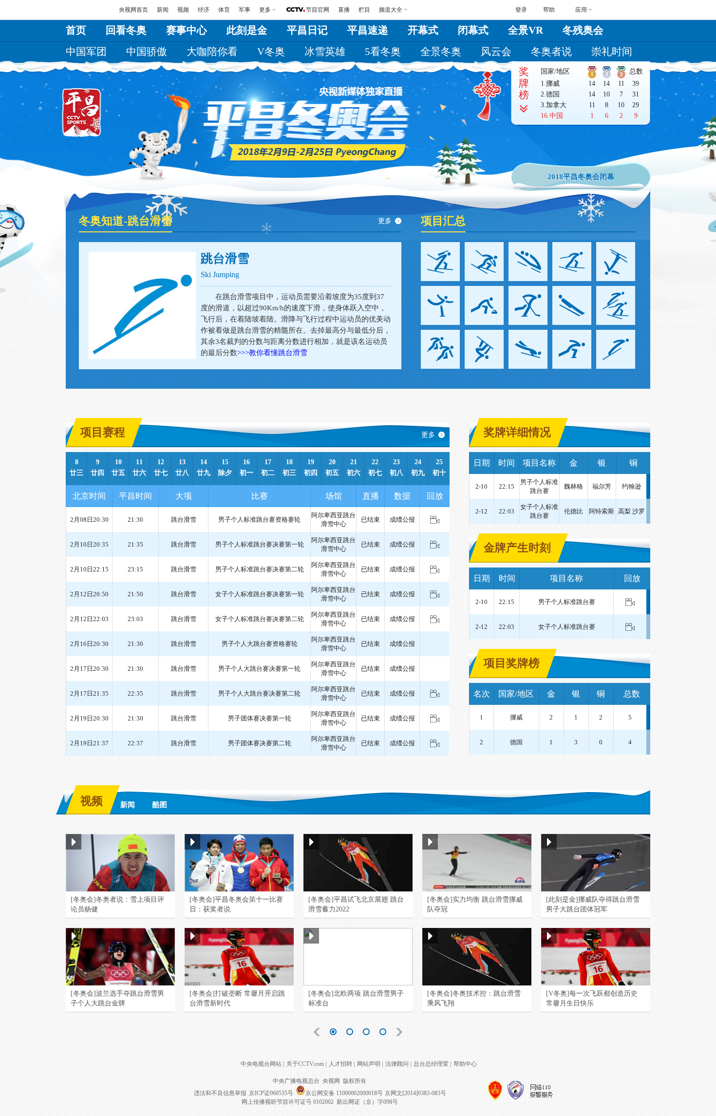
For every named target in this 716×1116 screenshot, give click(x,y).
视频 (183, 9)
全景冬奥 (440, 51)
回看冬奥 (126, 30)
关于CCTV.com (305, 1063)
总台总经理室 (431, 1063)
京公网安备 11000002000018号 (344, 1093)
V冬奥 (271, 51)
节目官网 (317, 9)
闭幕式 (473, 30)
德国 (553, 94)
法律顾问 (397, 1063)
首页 (76, 30)
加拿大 (556, 105)
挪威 (553, 83)
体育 (224, 9)
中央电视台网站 (261, 1063)
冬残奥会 (583, 30)
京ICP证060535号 (271, 1093)
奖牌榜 (524, 83)
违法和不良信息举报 (220, 1093)
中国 (556, 115)
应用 (581, 9)
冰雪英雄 (324, 51)
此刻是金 (246, 30)
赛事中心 (186, 30)
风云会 (496, 51)
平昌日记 (307, 30)
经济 (203, 9)
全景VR (525, 30)
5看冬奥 (383, 51)
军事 (244, 9)
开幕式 (423, 30)
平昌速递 (367, 30)
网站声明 (368, 1063)
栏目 (364, 9)
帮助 (549, 9)
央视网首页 (133, 9)
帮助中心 (465, 1063)
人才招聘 (340, 1063)
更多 (385, 221)
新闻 (163, 9)
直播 (344, 9)
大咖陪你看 (212, 51)
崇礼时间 (611, 51)
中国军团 (86, 51)
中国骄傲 (146, 51)
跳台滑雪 (225, 258)
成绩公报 (402, 519)
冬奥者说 (551, 51)
